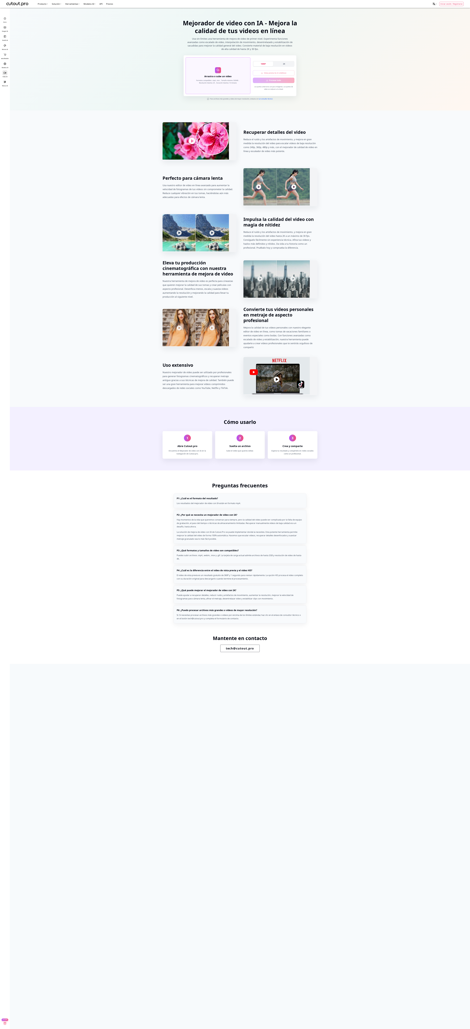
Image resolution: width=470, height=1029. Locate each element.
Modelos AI (89, 4)
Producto (42, 4)
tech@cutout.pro (240, 648)
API (100, 4)
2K (284, 64)
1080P (263, 64)
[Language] (434, 3)
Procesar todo (275, 80)
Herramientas (71, 4)
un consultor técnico (266, 99)
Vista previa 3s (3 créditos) (275, 73)
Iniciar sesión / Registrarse (451, 4)
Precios (109, 4)
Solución (56, 4)
